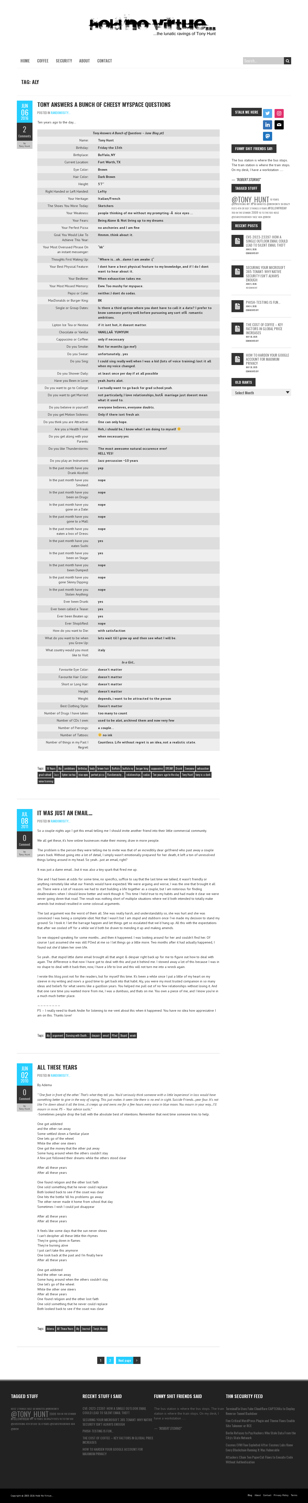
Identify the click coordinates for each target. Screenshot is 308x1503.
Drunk (179, 768)
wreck (133, 1035)
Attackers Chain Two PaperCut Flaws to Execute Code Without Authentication (259, 1459)
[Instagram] (279, 113)
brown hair (103, 768)
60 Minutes (260, 204)
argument (57, 1035)
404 (260, 217)
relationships (133, 775)
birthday (82, 768)
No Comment (251, 287)
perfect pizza (97, 775)
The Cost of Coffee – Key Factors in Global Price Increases (264, 328)
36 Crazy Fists (51, 1419)
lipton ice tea (69, 775)
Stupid (123, 1035)
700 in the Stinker (241, 212)
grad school (45, 775)
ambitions (69, 768)
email (106, 1035)
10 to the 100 (266, 212)
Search (287, 60)
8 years (263, 208)
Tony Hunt (187, 775)
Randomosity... (61, 112)
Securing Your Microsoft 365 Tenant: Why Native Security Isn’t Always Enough (265, 273)
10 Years (51, 768)
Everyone (189, 768)
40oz (276, 212)
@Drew (267, 217)
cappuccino (157, 768)
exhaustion (203, 768)
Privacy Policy (281, 1495)
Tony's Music (99, 1329)
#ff (248, 204)
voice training (46, 781)
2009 (254, 212)
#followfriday (277, 208)
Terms (294, 1495)
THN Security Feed (244, 1396)
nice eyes (83, 775)
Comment (24, 844)
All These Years (57, 1067)
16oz (254, 217)
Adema (50, 1329)
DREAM (169, 768)
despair (96, 1035)
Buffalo (116, 768)
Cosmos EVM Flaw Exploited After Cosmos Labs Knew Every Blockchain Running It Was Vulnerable (259, 1447)
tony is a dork (203, 775)
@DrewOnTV (273, 204)
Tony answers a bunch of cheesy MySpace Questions (104, 104)
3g (251, 204)
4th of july (243, 208)
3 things (254, 208)
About (84, 61)
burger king (142, 768)
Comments (24, 136)
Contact (104, 61)
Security (64, 61)
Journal (86, 1329)
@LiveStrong (238, 204)
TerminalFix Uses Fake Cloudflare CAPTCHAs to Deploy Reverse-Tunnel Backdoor (260, 1411)
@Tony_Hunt (250, 199)
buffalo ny (127, 768)
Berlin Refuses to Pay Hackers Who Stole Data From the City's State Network (261, 1435)
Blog (250, 1495)
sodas (146, 775)
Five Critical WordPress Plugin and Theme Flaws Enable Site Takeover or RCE (260, 1423)
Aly (59, 768)
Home (25, 61)
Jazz (56, 775)
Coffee (43, 61)
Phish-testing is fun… (263, 302)
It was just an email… (64, 812)
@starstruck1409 (241, 217)
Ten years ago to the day (166, 775)
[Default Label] (267, 125)
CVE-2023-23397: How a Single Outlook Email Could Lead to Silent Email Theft (267, 241)
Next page (124, 1360)
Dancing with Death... (77, 1035)
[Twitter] (267, 113)
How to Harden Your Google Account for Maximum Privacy (267, 359)
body (92, 768)
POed (114, 1035)
